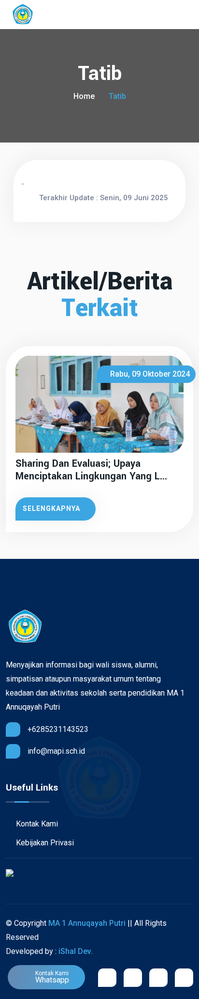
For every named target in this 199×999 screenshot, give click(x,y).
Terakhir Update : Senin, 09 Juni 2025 (103, 197)
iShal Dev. (75, 951)
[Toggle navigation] (188, 15)
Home (84, 96)
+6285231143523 (58, 729)
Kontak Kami (36, 823)
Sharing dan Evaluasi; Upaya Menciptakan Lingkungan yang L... (91, 470)
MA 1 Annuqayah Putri (87, 923)
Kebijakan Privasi (44, 842)
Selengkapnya (51, 508)
